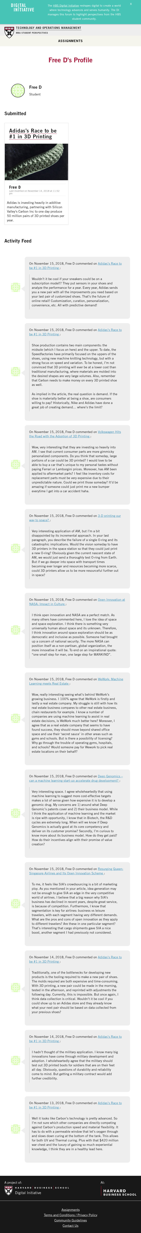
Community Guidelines (70, 1220)
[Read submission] (36, 173)
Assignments (70, 41)
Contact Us (70, 1225)
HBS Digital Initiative (66, 5)
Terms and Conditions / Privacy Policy (70, 1215)
